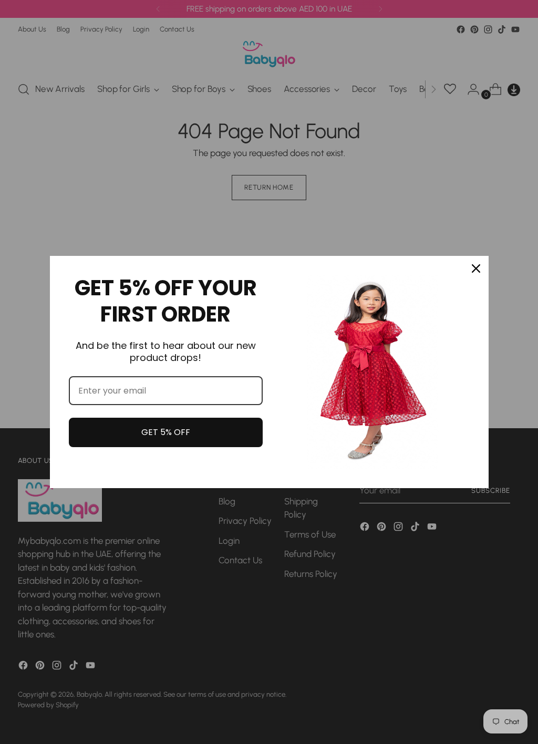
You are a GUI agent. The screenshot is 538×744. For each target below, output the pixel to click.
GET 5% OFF (165, 432)
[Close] (476, 268)
